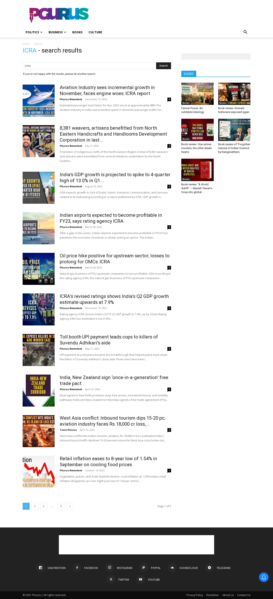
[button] (245, 33)
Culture (95, 32)
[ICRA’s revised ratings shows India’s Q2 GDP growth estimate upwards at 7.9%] (39, 309)
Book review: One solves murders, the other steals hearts (196, 148)
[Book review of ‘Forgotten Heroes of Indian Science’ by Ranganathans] (234, 130)
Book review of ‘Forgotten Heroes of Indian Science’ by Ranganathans (234, 148)
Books (77, 32)
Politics (32, 32)
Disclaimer (212, 595)
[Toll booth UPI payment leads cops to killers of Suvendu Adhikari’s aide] (39, 350)
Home (26, 44)
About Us (228, 595)
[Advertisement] (172, 15)
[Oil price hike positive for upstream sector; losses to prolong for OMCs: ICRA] (39, 269)
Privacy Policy (195, 595)
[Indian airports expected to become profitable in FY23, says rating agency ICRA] (39, 228)
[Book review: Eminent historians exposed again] (234, 94)
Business (56, 32)
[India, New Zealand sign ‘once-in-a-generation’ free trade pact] (39, 391)
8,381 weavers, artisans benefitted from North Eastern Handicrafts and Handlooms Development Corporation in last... (113, 134)
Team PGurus (68, 429)
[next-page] (70, 506)
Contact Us (243, 595)
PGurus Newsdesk (71, 99)
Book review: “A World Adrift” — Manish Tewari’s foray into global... (196, 188)
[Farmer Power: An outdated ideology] (197, 94)
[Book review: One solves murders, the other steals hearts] (197, 130)
